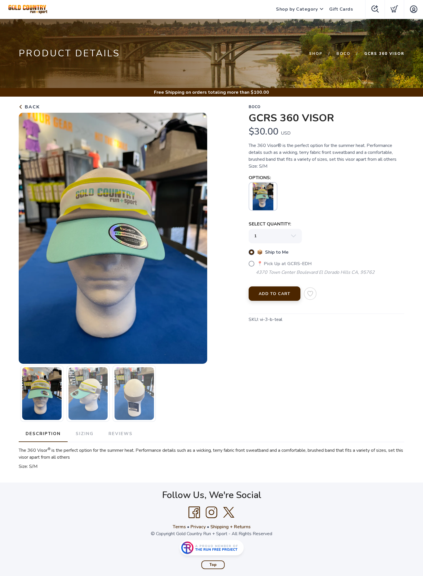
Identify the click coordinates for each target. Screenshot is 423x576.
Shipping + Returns (230, 527)
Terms (179, 527)
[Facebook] (194, 512)
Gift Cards (341, 9)
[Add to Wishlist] (310, 293)
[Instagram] (211, 512)
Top (213, 564)
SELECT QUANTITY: (270, 224)
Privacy (198, 527)
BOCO (343, 53)
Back (31, 107)
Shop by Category (297, 9)
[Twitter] (228, 512)
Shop (316, 53)
